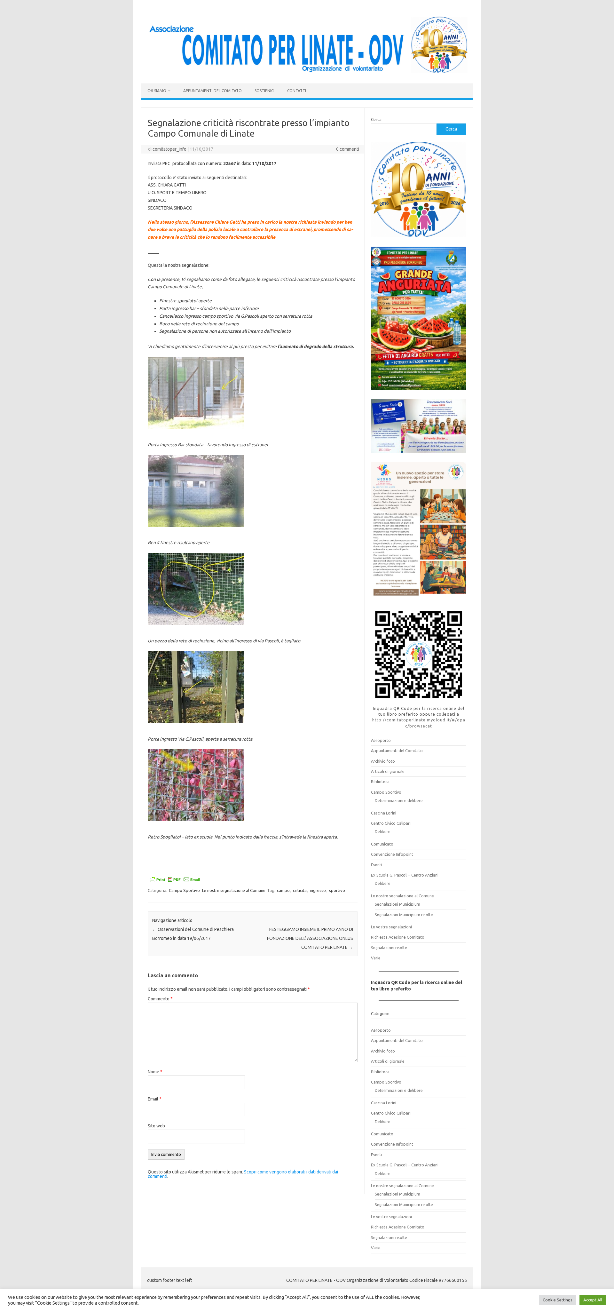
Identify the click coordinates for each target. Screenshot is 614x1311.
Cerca (376, 119)
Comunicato (382, 844)
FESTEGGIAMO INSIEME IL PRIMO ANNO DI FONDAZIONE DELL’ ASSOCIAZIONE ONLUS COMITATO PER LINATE (310, 938)
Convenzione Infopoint (392, 854)
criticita (300, 890)
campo (283, 890)
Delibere (382, 831)
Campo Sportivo (184, 890)
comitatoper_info (169, 149)
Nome (155, 1071)
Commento (160, 998)
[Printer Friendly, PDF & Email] (175, 880)
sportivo (337, 890)
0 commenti (347, 149)
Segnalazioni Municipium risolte (404, 914)
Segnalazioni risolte (389, 947)
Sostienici (264, 91)
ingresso (318, 890)
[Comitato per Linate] (307, 72)
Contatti (296, 91)
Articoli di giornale (388, 771)
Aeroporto (381, 740)
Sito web (156, 1125)
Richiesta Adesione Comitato (397, 937)
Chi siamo (156, 91)
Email (154, 1098)
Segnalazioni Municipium (397, 904)
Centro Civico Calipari (391, 823)
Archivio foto (383, 761)
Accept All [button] (592, 1300)
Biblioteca (380, 781)
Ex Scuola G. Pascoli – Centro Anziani (404, 875)
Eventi (376, 864)
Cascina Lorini (383, 813)
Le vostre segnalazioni (391, 927)
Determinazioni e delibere (399, 800)
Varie (376, 958)
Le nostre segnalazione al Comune (233, 890)
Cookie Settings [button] (557, 1300)
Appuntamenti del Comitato (212, 91)
